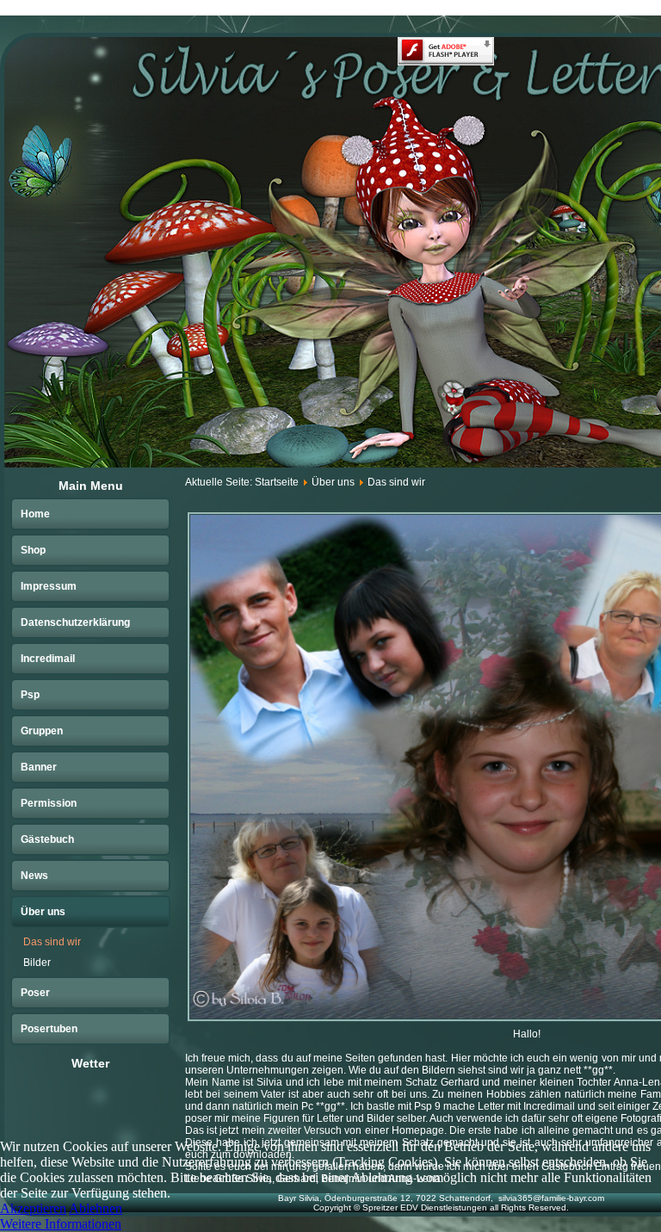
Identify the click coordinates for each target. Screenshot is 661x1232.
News (34, 876)
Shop (33, 550)
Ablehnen (95, 1208)
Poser (35, 993)
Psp (30, 695)
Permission (49, 803)
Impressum (49, 586)
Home (35, 514)
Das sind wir (52, 942)
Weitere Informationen (60, 1224)
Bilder (37, 963)
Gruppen (42, 731)
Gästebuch (47, 839)
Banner (39, 767)
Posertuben (49, 1029)
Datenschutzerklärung (75, 622)
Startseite (277, 482)
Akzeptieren (33, 1208)
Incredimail (48, 659)
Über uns (43, 912)
